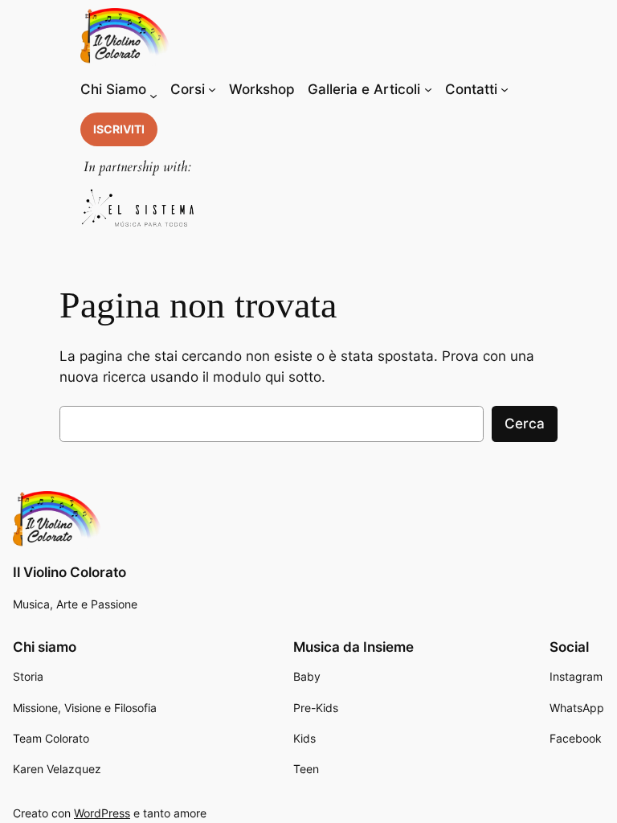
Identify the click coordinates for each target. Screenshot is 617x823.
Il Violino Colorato (69, 572)
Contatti (471, 89)
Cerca (525, 424)
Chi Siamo (113, 89)
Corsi (187, 89)
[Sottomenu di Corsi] (212, 89)
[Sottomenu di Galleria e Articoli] (428, 89)
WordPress (102, 813)
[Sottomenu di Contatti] (505, 89)
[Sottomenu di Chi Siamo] (153, 96)
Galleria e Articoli (364, 89)
